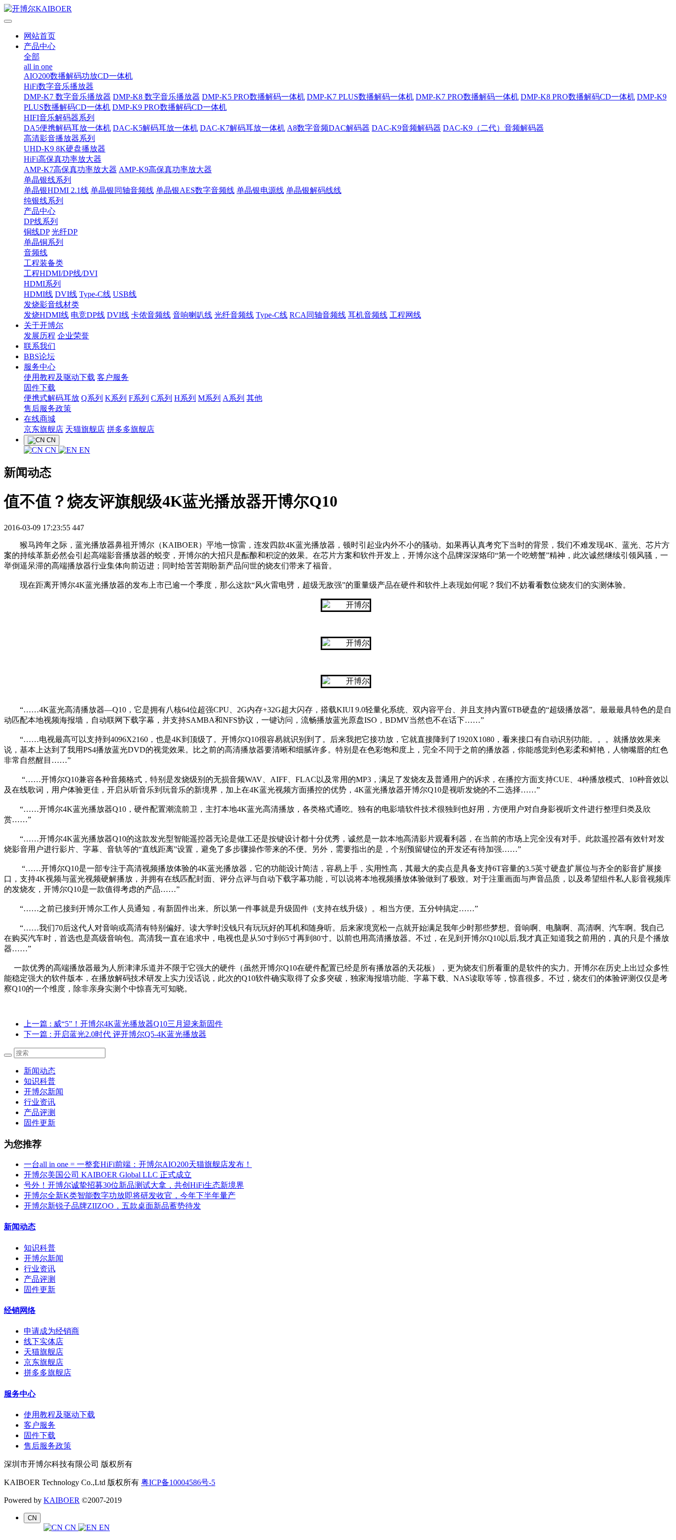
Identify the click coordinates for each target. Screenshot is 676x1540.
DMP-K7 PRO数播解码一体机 (467, 97)
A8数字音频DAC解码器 (328, 128)
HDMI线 (38, 294)
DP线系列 (41, 221)
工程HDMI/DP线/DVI (60, 273)
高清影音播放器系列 (59, 138)
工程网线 (405, 315)
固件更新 (39, 1123)
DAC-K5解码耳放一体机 (155, 128)
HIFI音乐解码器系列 (59, 117)
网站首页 (39, 36)
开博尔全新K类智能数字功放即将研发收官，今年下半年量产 (130, 1195)
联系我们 (39, 346)
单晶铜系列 (43, 242)
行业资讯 (39, 1102)
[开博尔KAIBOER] (338, 9)
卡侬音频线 (151, 315)
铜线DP (36, 232)
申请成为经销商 (51, 1331)
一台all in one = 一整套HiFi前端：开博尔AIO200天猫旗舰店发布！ (138, 1164)
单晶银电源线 (260, 190)
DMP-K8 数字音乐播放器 (156, 97)
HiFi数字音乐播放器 (59, 86)
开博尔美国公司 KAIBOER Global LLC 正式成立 (108, 1174)
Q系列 (92, 398)
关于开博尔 (43, 325)
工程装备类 (43, 263)
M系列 (209, 398)
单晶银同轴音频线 (122, 190)
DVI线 (66, 294)
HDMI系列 (42, 284)
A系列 (233, 398)
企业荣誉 (73, 335)
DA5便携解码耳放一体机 (67, 128)
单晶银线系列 (47, 180)
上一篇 (123, 1024)
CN (50, 450)
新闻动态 (39, 1071)
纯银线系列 (43, 200)
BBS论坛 (39, 356)
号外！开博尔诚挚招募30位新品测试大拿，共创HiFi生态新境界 (134, 1185)
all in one (38, 66)
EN (83, 450)
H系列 (185, 398)
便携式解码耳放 (51, 398)
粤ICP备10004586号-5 (178, 1482)
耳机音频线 (367, 315)
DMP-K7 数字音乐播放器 (67, 97)
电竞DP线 (88, 315)
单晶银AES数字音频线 (195, 190)
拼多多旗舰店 (130, 429)
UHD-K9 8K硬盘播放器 (64, 148)
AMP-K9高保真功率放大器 (165, 169)
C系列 (161, 398)
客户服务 (113, 377)
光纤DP (64, 232)
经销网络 (20, 1310)
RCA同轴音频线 (318, 315)
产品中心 (39, 46)
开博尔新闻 (43, 1091)
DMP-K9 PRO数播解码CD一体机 (169, 107)
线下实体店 (43, 1341)
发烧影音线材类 (51, 304)
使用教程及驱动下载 (59, 377)
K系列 (116, 398)
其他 (254, 398)
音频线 (36, 252)
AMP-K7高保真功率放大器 (70, 169)
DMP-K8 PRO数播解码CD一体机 (578, 97)
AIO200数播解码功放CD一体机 (78, 76)
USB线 (125, 294)
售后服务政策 (47, 408)
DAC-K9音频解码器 (406, 128)
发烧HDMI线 (46, 315)
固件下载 (39, 387)
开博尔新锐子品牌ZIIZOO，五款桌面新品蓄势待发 (112, 1206)
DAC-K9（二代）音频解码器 (493, 128)
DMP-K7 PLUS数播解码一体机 (360, 97)
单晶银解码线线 (313, 190)
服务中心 (39, 367)
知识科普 (39, 1081)
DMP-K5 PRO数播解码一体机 (253, 97)
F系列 (139, 398)
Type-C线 (95, 294)
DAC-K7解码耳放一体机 (242, 128)
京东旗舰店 (43, 429)
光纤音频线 (234, 315)
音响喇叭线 (192, 315)
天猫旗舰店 (85, 429)
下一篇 (115, 1034)
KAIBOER (62, 1500)
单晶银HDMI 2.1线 (56, 190)
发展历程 (39, 335)
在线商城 (39, 419)
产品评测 (39, 1112)
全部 (32, 56)
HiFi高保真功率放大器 (62, 159)
